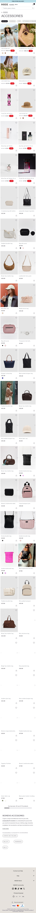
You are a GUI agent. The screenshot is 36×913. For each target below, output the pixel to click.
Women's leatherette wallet (8, 503)
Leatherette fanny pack (25, 276)
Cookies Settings (20, 910)
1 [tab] (2, 57)
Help (18, 876)
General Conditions (29, 910)
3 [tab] (3, 57)
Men (16, 4)
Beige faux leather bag (7, 666)
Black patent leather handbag (26, 796)
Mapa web (21, 911)
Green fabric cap (5, 796)
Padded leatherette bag (25, 731)
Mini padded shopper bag (7, 438)
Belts (5, 847)
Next (16, 35)
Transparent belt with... (25, 341)
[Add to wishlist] (16, 24)
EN (23, 896)
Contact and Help (18, 871)
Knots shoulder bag (6, 536)
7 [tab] (7, 57)
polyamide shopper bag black (26, 211)
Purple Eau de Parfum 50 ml (26, 178)
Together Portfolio (6, 763)
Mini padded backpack (25, 601)
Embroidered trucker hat (25, 81)
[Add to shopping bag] (16, 53)
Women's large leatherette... (8, 731)
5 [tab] (5, 57)
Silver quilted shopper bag (26, 698)
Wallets (6, 841)
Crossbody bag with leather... (8, 211)
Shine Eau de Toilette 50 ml (8, 178)
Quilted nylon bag (6, 698)
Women (11, 4)
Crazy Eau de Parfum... (7, 113)
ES (17, 896)
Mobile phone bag (23, 308)
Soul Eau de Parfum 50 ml (26, 146)
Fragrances (18, 841)
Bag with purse (23, 243)
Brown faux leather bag (7, 276)
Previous (2, 35)
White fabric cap (23, 438)
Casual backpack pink (24, 503)
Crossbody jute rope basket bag (27, 48)
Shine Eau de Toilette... (7, 146)
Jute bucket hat (5, 48)
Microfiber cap (5, 308)
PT (20, 896)
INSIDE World (18, 880)
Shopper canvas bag (6, 373)
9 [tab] (8, 447)
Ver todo (4, 21)
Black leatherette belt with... (26, 568)
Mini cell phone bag (24, 633)
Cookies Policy (12, 910)
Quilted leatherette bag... (25, 471)
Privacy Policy (5, 910)
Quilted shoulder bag (24, 536)
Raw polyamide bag (24, 666)
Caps (19, 21)
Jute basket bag (5, 81)
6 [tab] (6, 57)
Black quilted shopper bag (26, 373)
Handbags (12, 21)
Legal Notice (15, 911)
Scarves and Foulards (10, 835)
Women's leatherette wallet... (26, 763)
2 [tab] (20, 57)
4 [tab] (4, 57)
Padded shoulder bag (6, 243)
